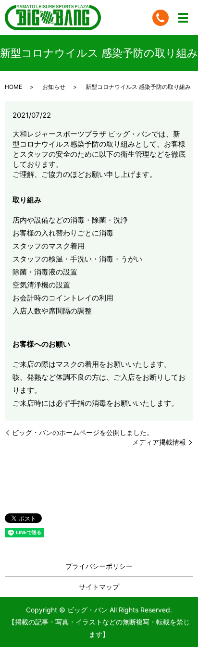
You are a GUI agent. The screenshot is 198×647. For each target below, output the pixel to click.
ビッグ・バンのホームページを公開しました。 (82, 432)
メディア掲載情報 (159, 442)
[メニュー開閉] (183, 18)
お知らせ (53, 86)
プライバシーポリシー (99, 566)
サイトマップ (99, 587)
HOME (13, 86)
